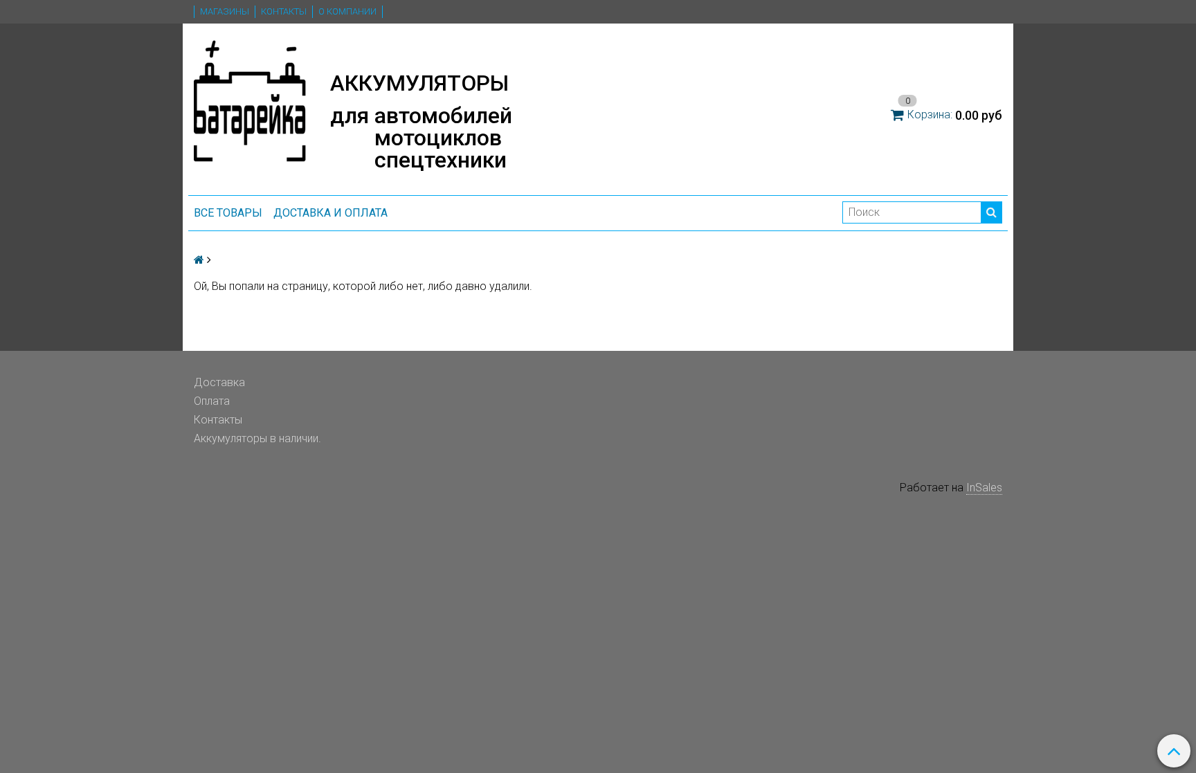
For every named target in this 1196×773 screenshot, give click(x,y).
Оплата (212, 401)
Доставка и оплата (330, 212)
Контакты (284, 11)
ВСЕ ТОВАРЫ (228, 212)
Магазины (224, 11)
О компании (347, 11)
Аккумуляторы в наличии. (257, 438)
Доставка (219, 382)
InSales (984, 487)
